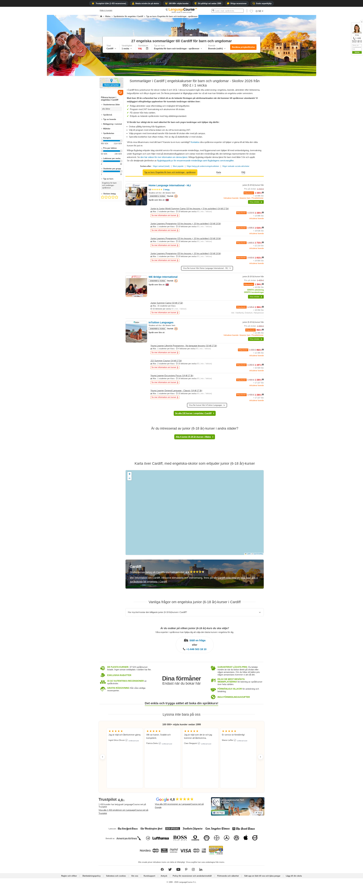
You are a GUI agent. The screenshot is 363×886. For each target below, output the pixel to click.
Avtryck (164, 876)
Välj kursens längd (338, 76)
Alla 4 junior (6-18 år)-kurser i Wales (193, 436)
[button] (345, 71)
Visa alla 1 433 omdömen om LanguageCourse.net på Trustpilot (123, 811)
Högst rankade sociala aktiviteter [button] (235, 166)
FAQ (243, 172)
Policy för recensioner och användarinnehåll (192, 876)
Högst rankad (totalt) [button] (161, 166)
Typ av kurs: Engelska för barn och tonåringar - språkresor (170, 172)
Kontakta (195, 142)
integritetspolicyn (354, 103)
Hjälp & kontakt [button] (106, 10)
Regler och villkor (69, 876)
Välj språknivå (337, 86)
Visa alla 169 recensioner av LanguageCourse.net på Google (179, 806)
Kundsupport (149, 876)
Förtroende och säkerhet (228, 876)
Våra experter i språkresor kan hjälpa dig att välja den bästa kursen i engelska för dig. (194, 632)
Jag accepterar (347, 103)
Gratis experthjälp (264, 3)
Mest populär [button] (178, 166)
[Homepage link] (101, 16)
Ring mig (357, 100)
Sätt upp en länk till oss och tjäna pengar (262, 876)
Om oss (134, 876)
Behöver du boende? (340, 91)
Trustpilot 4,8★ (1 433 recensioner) (111, 3)
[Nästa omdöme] (260, 757)
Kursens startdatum (339, 81)
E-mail (356, 97)
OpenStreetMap (258, 554)
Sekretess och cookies (116, 876)
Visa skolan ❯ (256, 202)
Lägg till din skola (294, 876)
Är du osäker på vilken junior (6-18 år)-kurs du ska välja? (194, 628)
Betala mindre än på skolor (147, 3)
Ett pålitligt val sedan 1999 (209, 3)
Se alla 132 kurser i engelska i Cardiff (193, 413)
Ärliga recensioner (238, 3)
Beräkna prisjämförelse (243, 47)
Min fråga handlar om (340, 71)
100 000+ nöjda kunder (179, 3)
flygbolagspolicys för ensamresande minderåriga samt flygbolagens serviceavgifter (195, 160)
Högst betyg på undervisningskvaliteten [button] (203, 166)
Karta (218, 172)
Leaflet (248, 554)
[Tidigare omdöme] (102, 757)
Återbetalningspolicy (91, 876)
